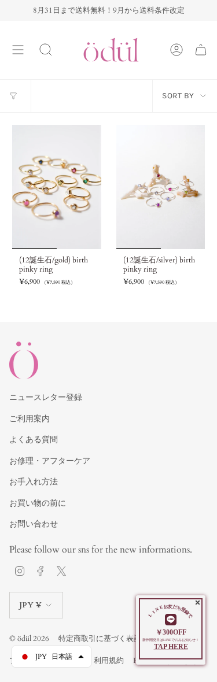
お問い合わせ (33, 523)
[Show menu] (17, 49)
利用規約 (109, 660)
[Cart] (201, 50)
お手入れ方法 (33, 481)
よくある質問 (33, 439)
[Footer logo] (23, 360)
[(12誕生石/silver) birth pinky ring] (160, 187)
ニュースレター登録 (45, 397)
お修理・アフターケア (49, 460)
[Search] (46, 50)
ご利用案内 (29, 418)
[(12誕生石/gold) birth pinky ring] (56, 187)
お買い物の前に (37, 503)
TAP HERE (171, 647)
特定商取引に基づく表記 (99, 638)
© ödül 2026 (29, 638)
